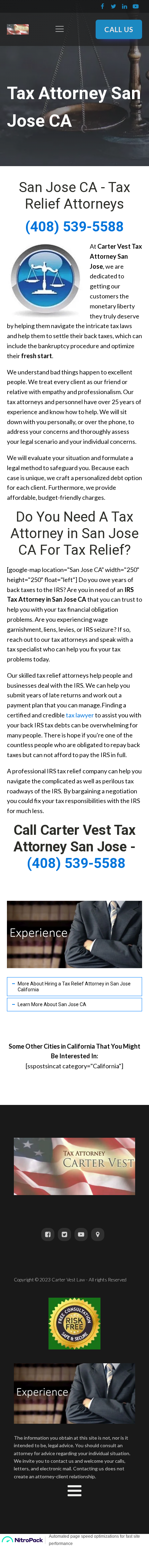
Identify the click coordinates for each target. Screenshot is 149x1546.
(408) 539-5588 (74, 227)
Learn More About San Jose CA (52, 1004)
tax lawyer (80, 715)
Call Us (118, 29)
